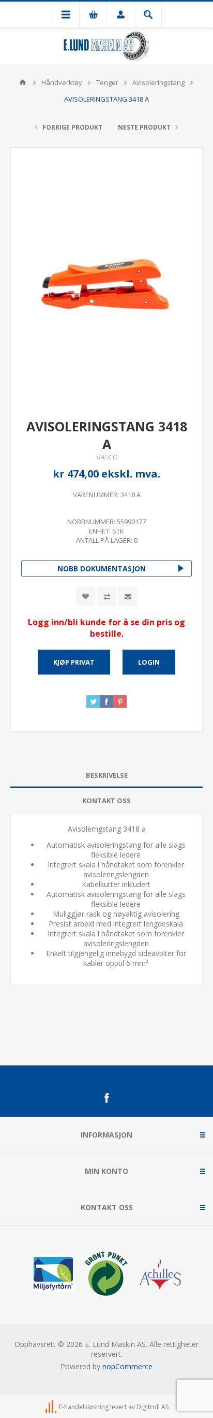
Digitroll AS (152, 1406)
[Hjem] (23, 82)
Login (149, 662)
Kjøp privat (74, 662)
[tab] (106, 775)
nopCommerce (127, 1366)
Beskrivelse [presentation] (107, 775)
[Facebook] (106, 1098)
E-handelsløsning (84, 1406)
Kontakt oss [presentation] (106, 800)
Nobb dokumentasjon (101, 568)
